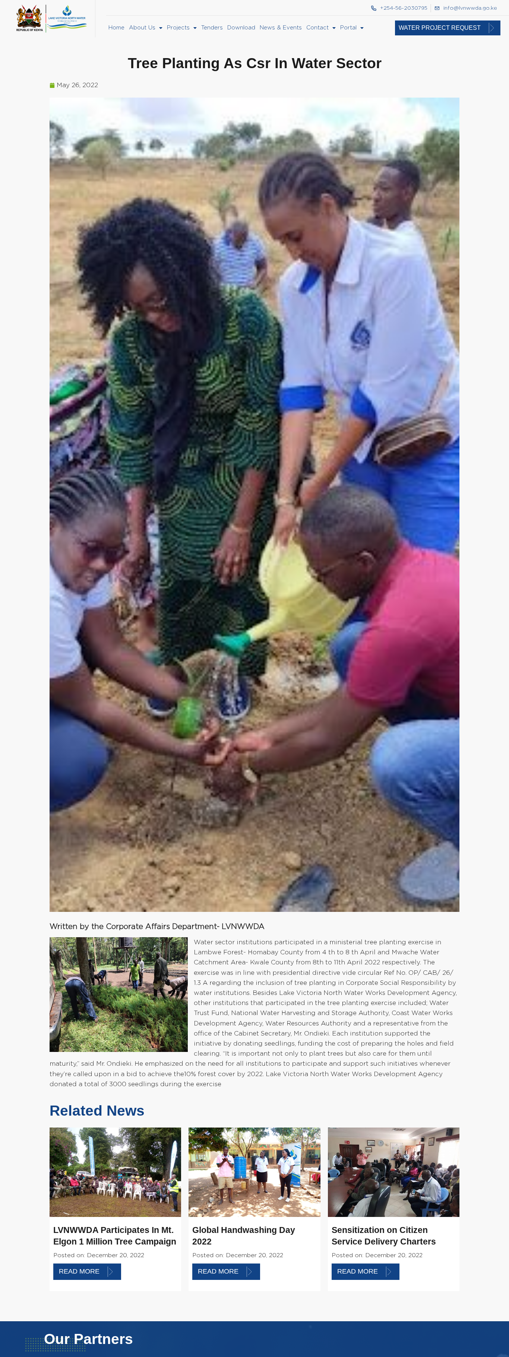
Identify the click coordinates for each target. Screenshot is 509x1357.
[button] (146, 28)
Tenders (212, 28)
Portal (348, 28)
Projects (178, 28)
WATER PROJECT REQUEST (440, 28)
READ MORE (79, 1271)
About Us (142, 28)
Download (241, 28)
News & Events (281, 28)
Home (116, 28)
